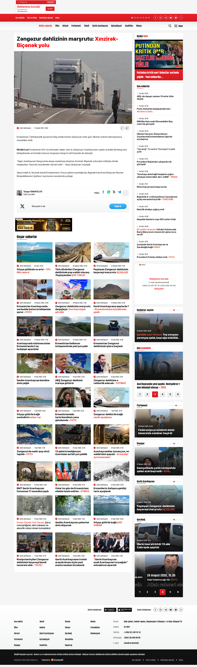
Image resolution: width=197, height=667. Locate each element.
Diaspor (17, 645)
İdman (67, 621)
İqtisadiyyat (116, 26)
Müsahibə (69, 639)
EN (135, 17)
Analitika (129, 26)
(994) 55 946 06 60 (132, 637)
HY (149, 17)
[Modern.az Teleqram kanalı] (166, 18)
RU (138, 17)
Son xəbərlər (20, 17)
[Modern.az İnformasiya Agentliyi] (24, 609)
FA (143, 17)
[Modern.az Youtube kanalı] (171, 18)
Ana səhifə (18, 621)
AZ (132, 17)
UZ (146, 17)
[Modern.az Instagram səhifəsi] (161, 18)
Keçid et (118, 206)
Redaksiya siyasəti (46, 17)
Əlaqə (57, 17)
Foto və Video (32, 17)
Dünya (139, 26)
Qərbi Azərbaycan (100, 26)
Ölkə (57, 26)
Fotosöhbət (95, 627)
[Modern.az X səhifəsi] (181, 18)
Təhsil (86, 26)
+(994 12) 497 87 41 (132, 632)
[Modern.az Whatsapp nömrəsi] (176, 18)
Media (92, 621)
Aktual (65, 26)
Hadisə (42, 627)
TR (141, 17)
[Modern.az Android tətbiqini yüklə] (110, 610)
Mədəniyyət (95, 633)
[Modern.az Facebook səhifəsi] (155, 18)
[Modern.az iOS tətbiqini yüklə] (125, 610)
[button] (170, 310)
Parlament (76, 26)
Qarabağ (68, 633)
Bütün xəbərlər (45, 26)
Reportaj (68, 645)
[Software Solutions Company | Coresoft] (57, 660)
